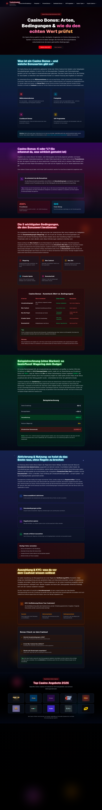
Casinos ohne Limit (45, 47)
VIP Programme (69, 3)
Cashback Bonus (57, 3)
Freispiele (36, 3)
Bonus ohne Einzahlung (25, 3)
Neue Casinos (58, 47)
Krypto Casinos (91, 3)
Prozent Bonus (46, 3)
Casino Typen (80, 3)
